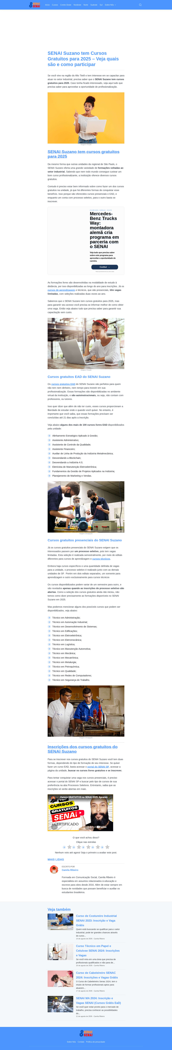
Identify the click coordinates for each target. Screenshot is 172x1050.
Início (47, 5)
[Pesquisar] (140, 5)
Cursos (55, 5)
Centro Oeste (65, 5)
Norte (86, 5)
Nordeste (77, 5)
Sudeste (93, 5)
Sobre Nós (109, 5)
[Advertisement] (86, 27)
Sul (101, 5)
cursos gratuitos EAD (63, 384)
